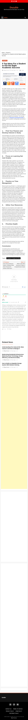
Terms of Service (18, 708)
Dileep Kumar (6, 350)
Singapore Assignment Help (13, 258)
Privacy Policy (10, 711)
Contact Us (8, 708)
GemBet (4, 697)
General (5, 60)
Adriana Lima (6, 70)
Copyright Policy (14, 713)
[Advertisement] (14, 34)
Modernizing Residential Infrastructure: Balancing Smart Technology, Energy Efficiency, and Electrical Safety (13, 356)
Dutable (14, 7)
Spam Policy (19, 711)
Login (24, 287)
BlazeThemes (14, 717)
